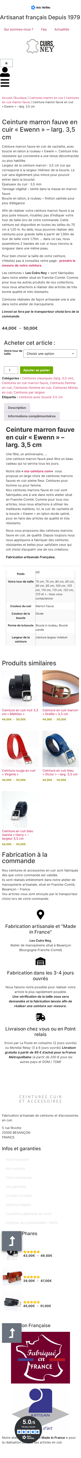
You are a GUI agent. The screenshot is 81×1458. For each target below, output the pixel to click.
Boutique (20, 98)
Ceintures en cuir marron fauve (25, 383)
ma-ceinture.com (37, 471)
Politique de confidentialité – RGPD (32, 1223)
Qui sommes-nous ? (18, 29)
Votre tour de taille (13, 352)
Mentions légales (18, 1205)
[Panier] (6, 63)
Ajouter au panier (36, 370)
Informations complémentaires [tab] (32, 416)
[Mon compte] (5, 72)
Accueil (7, 98)
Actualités (61, 29)
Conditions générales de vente (28, 1214)
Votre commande (18, 1177)
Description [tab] (17, 408)
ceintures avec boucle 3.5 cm (41, 397)
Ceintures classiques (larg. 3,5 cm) (47, 378)
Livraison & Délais (19, 1196)
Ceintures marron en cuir (46, 98)
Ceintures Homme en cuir (32, 388)
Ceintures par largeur (29, 392)
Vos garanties (16, 1187)
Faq (44, 29)
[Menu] (5, 83)
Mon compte (15, 1168)
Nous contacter (17, 1159)
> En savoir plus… (15, 1447)
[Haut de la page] (12, 1333)
